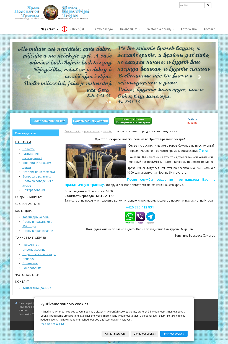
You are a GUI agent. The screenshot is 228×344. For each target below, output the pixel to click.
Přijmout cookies (174, 333)
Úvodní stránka (73, 131)
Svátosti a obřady (159, 29)
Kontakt (209, 29)
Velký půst (77, 29)
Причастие (30, 263)
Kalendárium (129, 29)
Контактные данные (36, 288)
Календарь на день (36, 217)
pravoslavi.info (92, 131)
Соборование (32, 268)
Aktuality (107, 131)
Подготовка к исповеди (39, 254)
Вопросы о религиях (36, 176)
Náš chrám (48, 29)
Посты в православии (37, 231)
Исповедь (29, 259)
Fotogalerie (189, 29)
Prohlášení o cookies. (52, 323)
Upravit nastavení (115, 333)
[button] (27, 76)
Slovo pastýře (103, 29)
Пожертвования (33, 190)
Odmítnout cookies (145, 333)
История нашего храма (38, 172)
